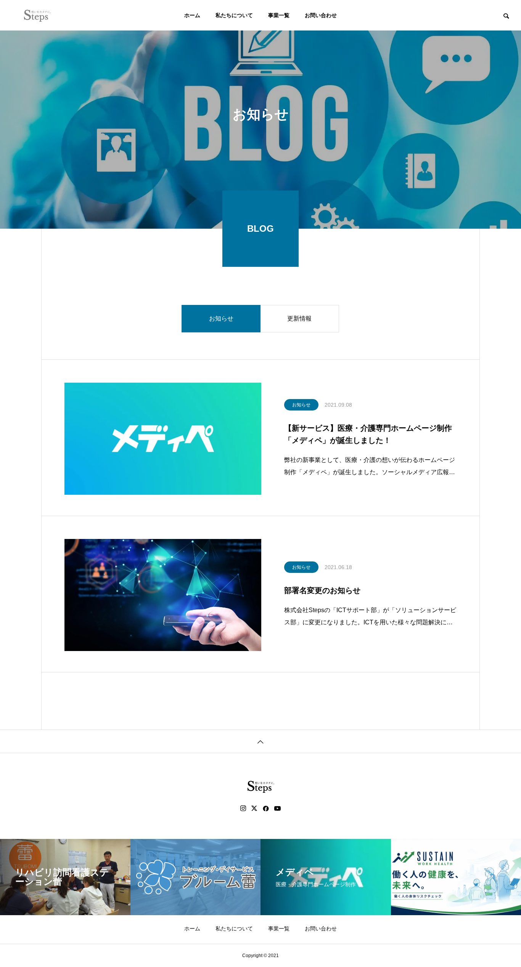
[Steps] (37, 15)
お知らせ (221, 318)
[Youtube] (277, 808)
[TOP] (260, 741)
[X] (254, 808)
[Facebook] (266, 808)
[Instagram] (243, 808)
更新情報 (299, 318)
